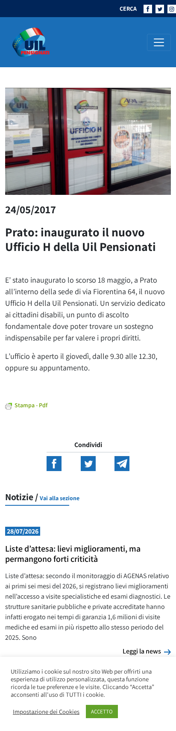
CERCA (128, 8)
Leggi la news (147, 651)
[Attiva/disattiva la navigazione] (159, 42)
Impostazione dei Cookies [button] (46, 712)
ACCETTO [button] (102, 711)
